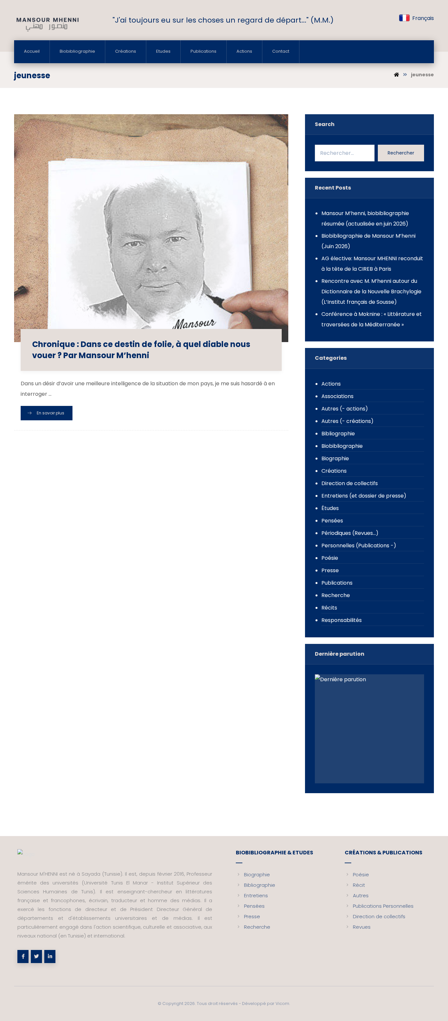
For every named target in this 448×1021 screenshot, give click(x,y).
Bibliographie (338, 433)
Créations (334, 471)
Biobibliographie (342, 446)
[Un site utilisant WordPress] (47, 24)
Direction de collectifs (349, 483)
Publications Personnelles (383, 905)
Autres (361, 895)
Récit (359, 885)
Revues (362, 926)
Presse (330, 570)
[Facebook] (23, 956)
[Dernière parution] (369, 728)
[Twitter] (36, 956)
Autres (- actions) (344, 408)
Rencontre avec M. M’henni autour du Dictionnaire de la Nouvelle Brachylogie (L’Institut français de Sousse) (371, 291)
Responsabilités (341, 620)
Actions (331, 384)
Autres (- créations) (347, 421)
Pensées (332, 520)
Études (330, 508)
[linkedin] (49, 956)
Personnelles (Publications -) (358, 545)
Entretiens (256, 895)
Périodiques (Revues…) (349, 533)
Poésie (329, 558)
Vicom (282, 1003)
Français (423, 18)
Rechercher (401, 153)
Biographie (335, 458)
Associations (337, 396)
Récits (329, 607)
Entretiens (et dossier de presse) (363, 496)
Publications (337, 583)
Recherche (335, 595)
